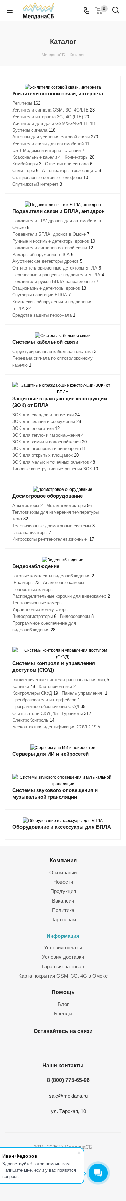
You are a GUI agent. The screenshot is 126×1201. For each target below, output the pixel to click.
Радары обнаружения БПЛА (42, 254)
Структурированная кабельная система (54, 351)
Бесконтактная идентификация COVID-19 (56, 726)
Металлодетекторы (69, 505)
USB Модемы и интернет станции (48, 150)
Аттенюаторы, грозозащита (71, 170)
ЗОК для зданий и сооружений (46, 421)
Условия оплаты (63, 947)
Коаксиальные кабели (36, 157)
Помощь (63, 992)
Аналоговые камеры (63, 582)
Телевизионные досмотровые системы (53, 525)
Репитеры (26, 103)
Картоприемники (57, 686)
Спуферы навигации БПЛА (41, 294)
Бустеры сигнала (33, 130)
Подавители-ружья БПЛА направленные (55, 281)
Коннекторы (79, 157)
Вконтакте (53, 1046)
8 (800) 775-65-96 (68, 1080)
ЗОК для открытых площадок (45, 455)
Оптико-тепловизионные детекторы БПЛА (56, 268)
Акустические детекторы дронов (47, 261)
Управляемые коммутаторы (40, 609)
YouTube (70, 1046)
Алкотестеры (27, 505)
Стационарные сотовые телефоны (50, 177)
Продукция (63, 891)
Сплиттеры (25, 170)
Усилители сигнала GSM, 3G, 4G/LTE (53, 110)
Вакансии (63, 901)
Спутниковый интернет (37, 184)
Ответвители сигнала (68, 163)
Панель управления (84, 693)
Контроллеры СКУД (35, 693)
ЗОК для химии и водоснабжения (49, 441)
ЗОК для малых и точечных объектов (53, 462)
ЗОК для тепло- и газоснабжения (48, 435)
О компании (63, 872)
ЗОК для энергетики (36, 428)
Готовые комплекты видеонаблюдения (53, 575)
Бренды (63, 1013)
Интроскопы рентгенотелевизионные (53, 539)
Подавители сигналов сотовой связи (52, 247)
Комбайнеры (26, 163)
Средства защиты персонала (43, 315)
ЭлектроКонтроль (33, 720)
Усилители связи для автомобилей (50, 143)
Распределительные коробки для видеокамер (61, 596)
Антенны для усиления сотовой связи (55, 136)
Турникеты (76, 713)
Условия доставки (63, 957)
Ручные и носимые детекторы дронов (53, 241)
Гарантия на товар (63, 966)
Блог (63, 1004)
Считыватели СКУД (35, 713)
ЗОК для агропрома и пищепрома (48, 448)
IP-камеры (25, 582)
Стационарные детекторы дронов (49, 288)
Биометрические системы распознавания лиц (60, 679)
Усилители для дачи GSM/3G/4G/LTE (53, 123)
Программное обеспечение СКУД (48, 706)
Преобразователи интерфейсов (46, 699)
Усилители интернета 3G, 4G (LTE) (50, 116)
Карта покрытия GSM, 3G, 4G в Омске (63, 976)
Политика (63, 910)
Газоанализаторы (31, 532)
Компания (63, 860)
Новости (63, 882)
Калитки (23, 686)
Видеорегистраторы (34, 616)
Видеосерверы (77, 616)
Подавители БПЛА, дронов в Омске (50, 234)
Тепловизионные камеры (37, 602)
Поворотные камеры (32, 589)
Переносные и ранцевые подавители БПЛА (58, 274)
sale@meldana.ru (68, 1096)
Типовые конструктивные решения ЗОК (55, 468)
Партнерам (63, 919)
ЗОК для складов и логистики (46, 414)
